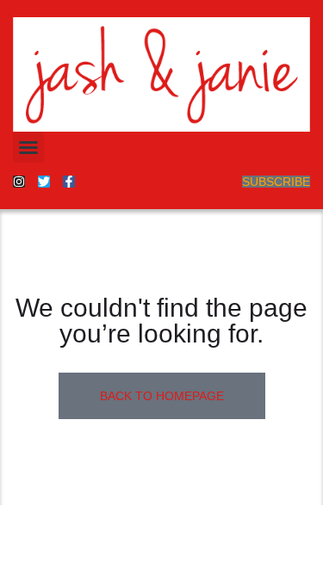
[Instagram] (19, 182)
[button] (28, 147)
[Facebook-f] (69, 182)
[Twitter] (44, 182)
